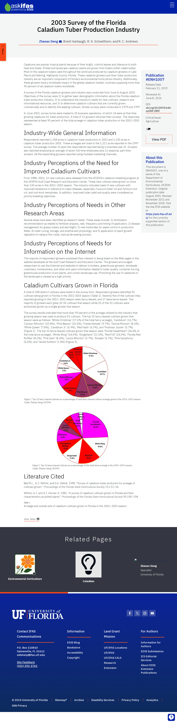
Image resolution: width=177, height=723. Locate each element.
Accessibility (75, 652)
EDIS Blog (73, 642)
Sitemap (60, 700)
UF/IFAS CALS (112, 657)
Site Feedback (26, 662)
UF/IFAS (109, 652)
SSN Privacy (19, 705)
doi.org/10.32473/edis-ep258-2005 (158, 109)
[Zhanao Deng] (152, 560)
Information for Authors (151, 644)
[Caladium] (88, 564)
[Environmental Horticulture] (25, 564)
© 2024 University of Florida (30, 700)
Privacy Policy (130, 700)
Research (110, 663)
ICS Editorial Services (149, 658)
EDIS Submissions (152, 651)
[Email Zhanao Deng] (60, 42)
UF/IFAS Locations (115, 647)
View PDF (159, 139)
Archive (79, 700)
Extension (110, 668)
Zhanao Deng (48, 41)
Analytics (152, 700)
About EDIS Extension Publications (149, 668)
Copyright (73, 657)
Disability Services (102, 700)
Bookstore (73, 647)
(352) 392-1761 (27, 666)
